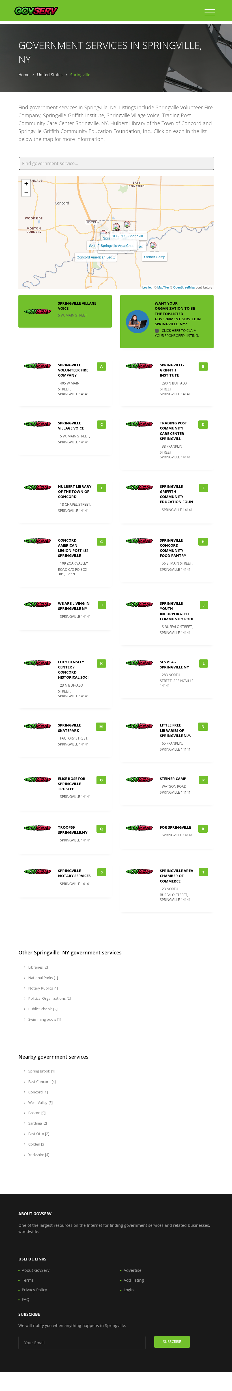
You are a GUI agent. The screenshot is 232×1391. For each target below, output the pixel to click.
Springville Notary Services (74, 873)
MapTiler (163, 287)
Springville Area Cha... (118, 245)
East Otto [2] (38, 1133)
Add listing (134, 1280)
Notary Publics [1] (42, 988)
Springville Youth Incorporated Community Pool (177, 611)
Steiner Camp (154, 256)
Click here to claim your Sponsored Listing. (177, 333)
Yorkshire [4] (38, 1154)
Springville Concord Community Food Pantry (173, 548)
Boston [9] (36, 1112)
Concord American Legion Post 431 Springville (73, 548)
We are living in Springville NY (74, 606)
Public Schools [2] (42, 1008)
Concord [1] (37, 1092)
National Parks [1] (42, 977)
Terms (28, 1280)
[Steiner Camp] (153, 245)
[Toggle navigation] (210, 12)
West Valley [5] (40, 1102)
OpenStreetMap (184, 287)
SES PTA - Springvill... (128, 235)
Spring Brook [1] (41, 1071)
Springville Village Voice (71, 425)
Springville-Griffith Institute (172, 370)
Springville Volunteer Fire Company (73, 370)
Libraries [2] (37, 967)
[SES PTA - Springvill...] (127, 224)
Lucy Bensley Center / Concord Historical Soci (73, 669)
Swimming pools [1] (44, 1019)
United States (50, 74)
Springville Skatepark (69, 728)
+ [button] (26, 183)
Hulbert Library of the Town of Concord (74, 491)
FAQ (25, 1299)
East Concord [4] (41, 1081)
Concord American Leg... (96, 257)
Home (23, 74)
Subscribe (172, 1341)
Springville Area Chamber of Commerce (176, 875)
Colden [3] (36, 1144)
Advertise (132, 1270)
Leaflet (147, 287)
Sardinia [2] (37, 1123)
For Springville (175, 827)
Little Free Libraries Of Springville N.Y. (175, 730)
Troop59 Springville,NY (72, 830)
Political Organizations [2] (49, 998)
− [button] (26, 192)
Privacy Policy (34, 1289)
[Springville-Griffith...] (116, 226)
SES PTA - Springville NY (174, 664)
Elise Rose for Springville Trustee (71, 783)
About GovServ (36, 1270)
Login (129, 1289)
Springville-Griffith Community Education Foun (176, 494)
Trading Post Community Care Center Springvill (173, 430)
